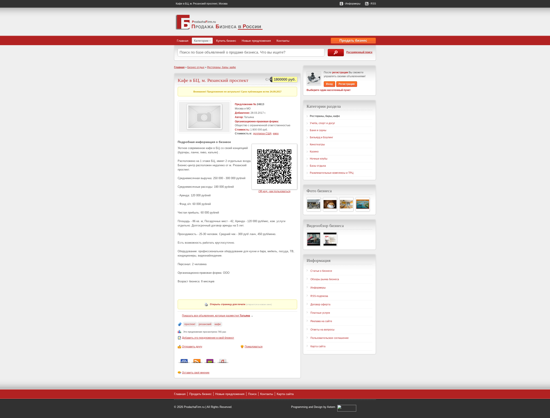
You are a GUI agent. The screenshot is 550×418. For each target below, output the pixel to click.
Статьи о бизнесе (321, 270)
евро (276, 133)
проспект (190, 324)
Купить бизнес (226, 40)
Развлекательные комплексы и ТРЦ (331, 172)
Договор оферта (320, 304)
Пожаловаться (254, 346)
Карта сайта (317, 346)
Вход (329, 84)
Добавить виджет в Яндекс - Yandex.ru (222, 360)
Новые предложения (256, 40)
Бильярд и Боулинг (321, 137)
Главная (182, 40)
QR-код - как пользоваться (274, 191)
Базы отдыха (318, 165)
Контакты (283, 40)
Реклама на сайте (321, 321)
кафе (218, 324)
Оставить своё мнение (195, 372)
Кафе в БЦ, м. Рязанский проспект (213, 80)
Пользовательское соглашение (329, 338)
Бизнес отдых (195, 67)
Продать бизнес (353, 40)
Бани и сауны (318, 130)
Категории (200, 41)
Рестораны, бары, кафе (221, 67)
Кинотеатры (317, 144)
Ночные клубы (318, 158)
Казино (314, 151)
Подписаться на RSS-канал (197, 360)
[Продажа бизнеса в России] (219, 21)
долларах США (262, 133)
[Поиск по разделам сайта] (336, 52)
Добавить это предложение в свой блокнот (208, 337)
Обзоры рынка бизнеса (324, 279)
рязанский (205, 324)
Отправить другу (192, 346)
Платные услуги (320, 312)
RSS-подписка (319, 296)
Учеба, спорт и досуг (322, 123)
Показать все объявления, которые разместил (216, 315)
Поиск (252, 394)
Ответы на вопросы (322, 329)
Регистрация (347, 84)
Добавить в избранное (209, 360)
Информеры (318, 287)
